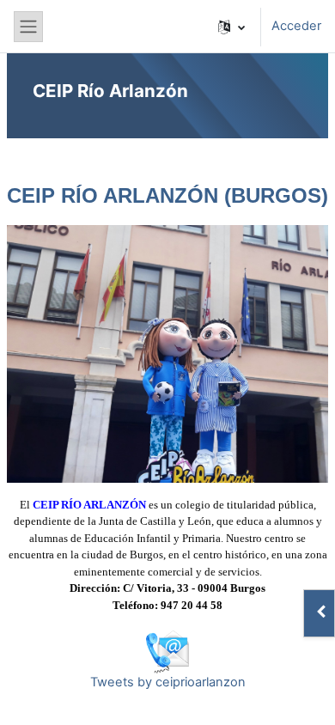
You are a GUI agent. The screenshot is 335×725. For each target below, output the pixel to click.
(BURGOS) (276, 195)
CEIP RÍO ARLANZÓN (115, 195)
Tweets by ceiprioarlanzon (168, 682)
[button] (231, 26)
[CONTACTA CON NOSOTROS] (167, 650)
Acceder (296, 26)
